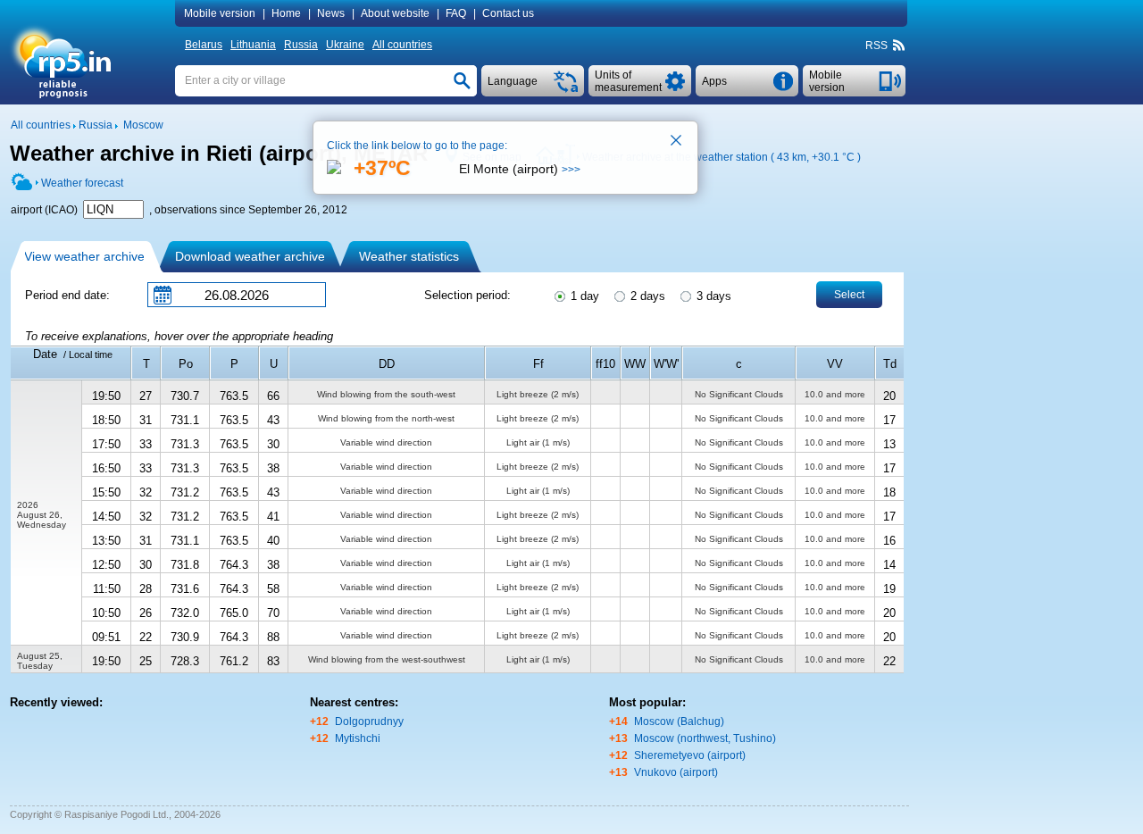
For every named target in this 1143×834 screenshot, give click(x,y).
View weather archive (84, 256)
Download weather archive (250, 256)
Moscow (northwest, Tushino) (705, 738)
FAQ (456, 13)
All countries (402, 44)
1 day (583, 296)
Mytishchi (357, 738)
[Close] (677, 142)
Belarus (203, 44)
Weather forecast (82, 183)
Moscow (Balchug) (679, 721)
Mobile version (219, 13)
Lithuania (253, 44)
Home (286, 13)
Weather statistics (409, 256)
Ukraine (345, 44)
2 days (646, 296)
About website (395, 13)
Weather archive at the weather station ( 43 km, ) (721, 157)
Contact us (508, 13)
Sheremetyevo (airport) (690, 755)
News (331, 13)
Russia (301, 44)
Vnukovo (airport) (676, 772)
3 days (712, 296)
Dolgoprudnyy (369, 721)
